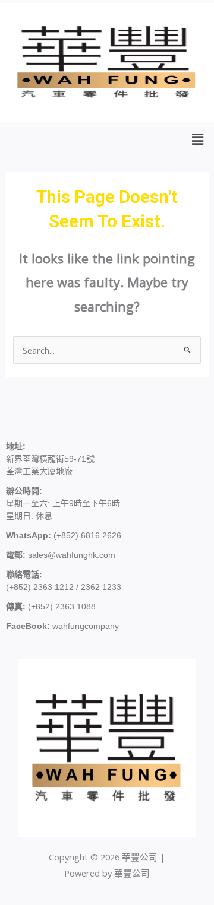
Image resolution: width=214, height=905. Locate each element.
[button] (198, 139)
